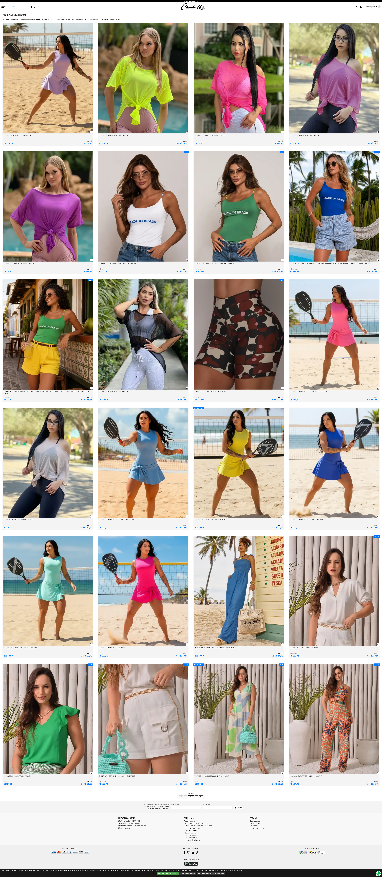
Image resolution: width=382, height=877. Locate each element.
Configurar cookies (188, 874)
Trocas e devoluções (192, 840)
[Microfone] (31, 6)
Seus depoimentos (257, 828)
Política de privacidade (193, 828)
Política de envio (191, 838)
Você (357, 7)
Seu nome (175, 805)
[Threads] (192, 852)
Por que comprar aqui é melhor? (197, 823)
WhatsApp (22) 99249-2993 (130, 821)
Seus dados (254, 826)
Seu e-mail (206, 805)
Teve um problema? (192, 835)
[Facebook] (185, 852)
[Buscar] (34, 6)
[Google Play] (191, 864)
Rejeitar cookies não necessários (211, 874)
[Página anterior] (185, 796)
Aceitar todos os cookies (167, 874)
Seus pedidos (255, 821)
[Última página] (201, 796)
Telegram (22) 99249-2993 (130, 823)
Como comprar (190, 833)
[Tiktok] (197, 852)
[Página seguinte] (196, 796)
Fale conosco (125, 828)
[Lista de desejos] (91, 132)
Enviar (239, 808)
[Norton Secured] (313, 852)
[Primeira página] (181, 796)
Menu (6, 7)
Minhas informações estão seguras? (198, 826)
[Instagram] (188, 852)
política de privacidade (194, 870)
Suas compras (369, 7)
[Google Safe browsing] (303, 852)
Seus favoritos (255, 823)
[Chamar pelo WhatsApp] (378, 873)
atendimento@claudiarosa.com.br (133, 826)
